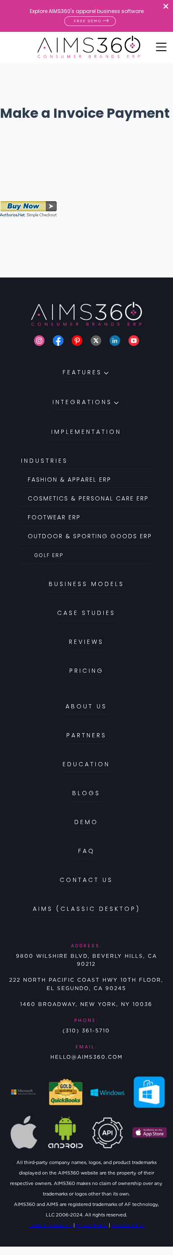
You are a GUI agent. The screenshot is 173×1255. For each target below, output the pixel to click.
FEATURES (82, 372)
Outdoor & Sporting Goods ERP (90, 536)
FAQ (86, 851)
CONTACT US (86, 880)
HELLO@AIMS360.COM (86, 1057)
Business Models (86, 584)
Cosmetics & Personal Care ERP (88, 498)
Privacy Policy (91, 1225)
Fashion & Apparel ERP (69, 479)
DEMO (86, 822)
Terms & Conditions (50, 1225)
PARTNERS (86, 735)
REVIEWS (86, 642)
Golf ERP (48, 555)
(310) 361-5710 (86, 1030)
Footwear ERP (54, 517)
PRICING (86, 670)
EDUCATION (86, 764)
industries (44, 460)
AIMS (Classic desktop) (86, 909)
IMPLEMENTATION (86, 432)
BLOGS (86, 793)
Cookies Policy (127, 1225)
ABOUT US (86, 706)
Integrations (82, 402)
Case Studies (86, 613)
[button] (86, 378)
